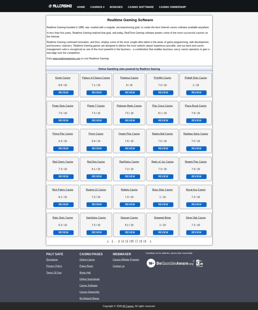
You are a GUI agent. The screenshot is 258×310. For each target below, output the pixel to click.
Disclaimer (52, 259)
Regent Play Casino (196, 161)
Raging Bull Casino (162, 133)
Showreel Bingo (162, 217)
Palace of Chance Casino (96, 77)
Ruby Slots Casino (63, 217)
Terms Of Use (54, 272)
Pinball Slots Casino (196, 77)
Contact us (119, 266)
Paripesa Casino (129, 77)
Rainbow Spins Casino (195, 133)
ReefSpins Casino (129, 161)
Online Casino (87, 259)
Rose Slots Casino (162, 189)
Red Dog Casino (96, 161)
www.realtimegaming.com (66, 58)
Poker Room (86, 266)
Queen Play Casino (129, 133)
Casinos (96, 7)
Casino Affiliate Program (126, 259)
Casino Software (141, 7)
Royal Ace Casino (195, 189)
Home (81, 7)
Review (63, 92)
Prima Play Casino (63, 133)
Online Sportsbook (90, 279)
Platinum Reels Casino (129, 105)
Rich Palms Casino (62, 189)
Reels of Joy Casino (162, 161)
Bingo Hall (85, 272)
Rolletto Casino (129, 189)
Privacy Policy (54, 266)
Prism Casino (96, 133)
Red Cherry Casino (63, 161)
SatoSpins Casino (96, 217)
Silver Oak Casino (196, 217)
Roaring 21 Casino (96, 189)
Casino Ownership (172, 7)
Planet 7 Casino (96, 105)
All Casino (128, 306)
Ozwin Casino (62, 77)
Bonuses (116, 7)
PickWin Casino (162, 77)
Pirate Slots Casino (62, 105)
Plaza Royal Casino (195, 105)
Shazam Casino (129, 217)
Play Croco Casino (162, 105)
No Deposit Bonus (89, 298)
